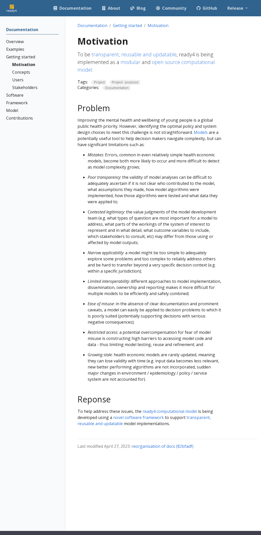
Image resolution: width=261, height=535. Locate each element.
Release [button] (235, 8)
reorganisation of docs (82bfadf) (162, 446)
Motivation (158, 25)
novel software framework (138, 417)
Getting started (127, 25)
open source (166, 62)
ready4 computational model (169, 411)
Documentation (92, 25)
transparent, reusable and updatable (134, 54)
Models (201, 132)
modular (130, 62)
